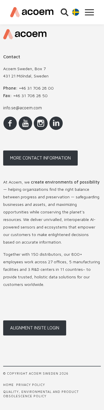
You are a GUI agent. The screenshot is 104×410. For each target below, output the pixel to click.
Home (8, 385)
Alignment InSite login (34, 327)
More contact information (40, 157)
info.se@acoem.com (22, 107)
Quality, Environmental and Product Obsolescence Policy (41, 394)
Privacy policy (30, 385)
